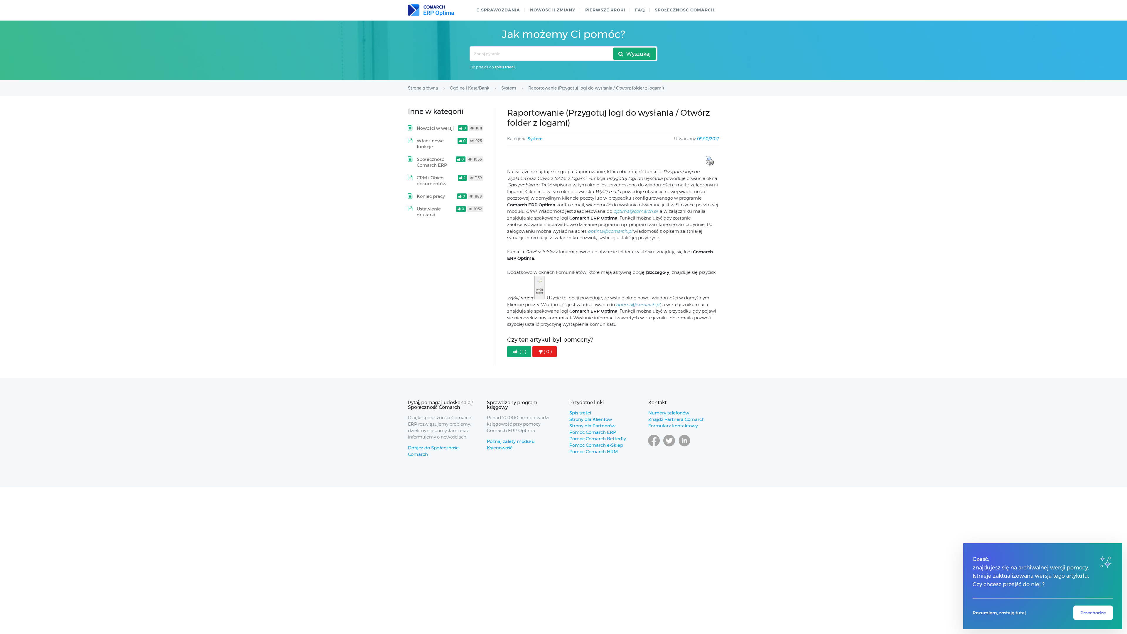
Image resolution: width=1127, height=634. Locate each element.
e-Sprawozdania (498, 10)
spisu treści (505, 67)
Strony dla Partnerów (592, 426)
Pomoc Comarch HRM (593, 451)
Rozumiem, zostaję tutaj (999, 613)
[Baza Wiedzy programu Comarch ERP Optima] (431, 10)
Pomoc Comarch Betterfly (597, 438)
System (535, 138)
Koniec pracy (431, 196)
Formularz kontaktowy (673, 426)
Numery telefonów (668, 413)
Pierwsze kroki (605, 10)
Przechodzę (1093, 613)
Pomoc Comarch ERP (592, 432)
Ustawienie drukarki (429, 211)
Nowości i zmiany (552, 10)
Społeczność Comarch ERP (432, 162)
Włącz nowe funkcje (430, 143)
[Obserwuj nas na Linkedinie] (684, 446)
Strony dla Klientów (590, 419)
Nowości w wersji (435, 128)
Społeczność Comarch (685, 10)
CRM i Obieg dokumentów (431, 180)
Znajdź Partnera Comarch (676, 419)
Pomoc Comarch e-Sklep (596, 445)
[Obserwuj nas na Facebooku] (654, 446)
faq (640, 10)
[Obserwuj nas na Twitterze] (669, 446)
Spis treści (580, 413)
